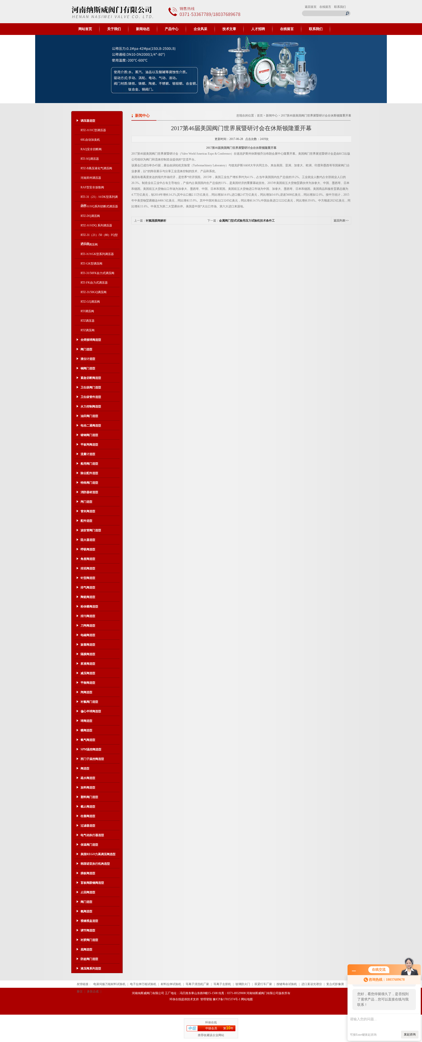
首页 (260, 115)
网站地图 (247, 999)
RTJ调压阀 (87, 311)
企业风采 (200, 29)
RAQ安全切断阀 (91, 149)
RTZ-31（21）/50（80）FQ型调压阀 (99, 236)
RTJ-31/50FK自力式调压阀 (97, 273)
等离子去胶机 (222, 984)
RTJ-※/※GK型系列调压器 (97, 254)
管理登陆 (206, 999)
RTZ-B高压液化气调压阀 (96, 168)
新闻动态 (143, 29)
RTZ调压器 (88, 320)
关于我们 (114, 29)
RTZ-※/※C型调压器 (93, 130)
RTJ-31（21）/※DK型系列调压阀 (99, 198)
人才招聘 (258, 29)
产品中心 (172, 29)
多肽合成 (93, 991)
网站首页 (85, 29)
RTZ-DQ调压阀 (90, 216)
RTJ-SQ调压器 (90, 158)
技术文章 (229, 29)
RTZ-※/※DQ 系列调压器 (96, 225)
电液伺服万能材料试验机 (109, 984)
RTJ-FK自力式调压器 (94, 282)
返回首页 (310, 7)
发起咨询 (410, 1034)
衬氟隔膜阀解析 (156, 220)
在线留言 (325, 7)
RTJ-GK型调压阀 (91, 263)
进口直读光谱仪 (311, 984)
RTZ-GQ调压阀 (90, 301)
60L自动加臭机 (90, 139)
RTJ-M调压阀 (89, 244)
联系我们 (340, 7)
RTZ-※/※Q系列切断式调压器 (99, 206)
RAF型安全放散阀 (92, 187)
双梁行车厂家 (263, 984)
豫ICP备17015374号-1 (226, 999)
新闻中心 (272, 115)
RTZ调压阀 (88, 330)
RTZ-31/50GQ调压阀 (93, 292)
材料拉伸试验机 (171, 984)
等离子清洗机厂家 (197, 984)
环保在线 (175, 999)
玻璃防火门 (242, 984)
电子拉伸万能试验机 (143, 984)
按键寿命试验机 (286, 984)
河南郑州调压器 (91, 178)
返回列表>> (341, 220)
